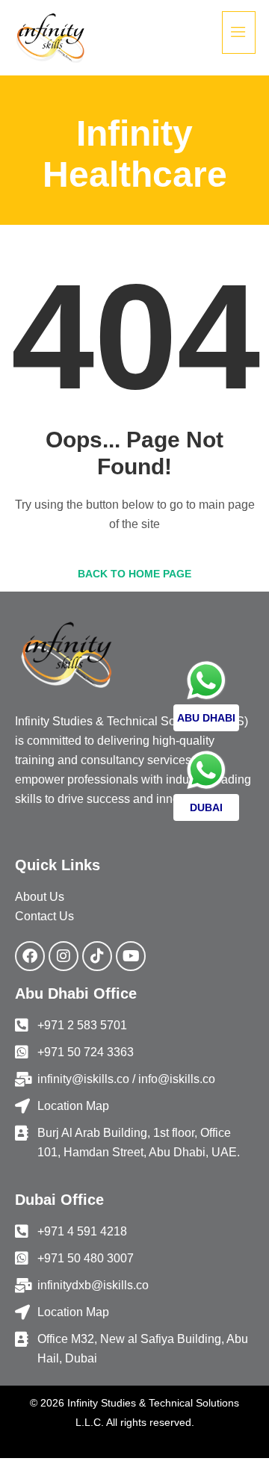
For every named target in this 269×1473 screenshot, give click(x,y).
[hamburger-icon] (239, 32)
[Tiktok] (97, 956)
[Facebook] (30, 956)
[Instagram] (63, 956)
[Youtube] (131, 956)
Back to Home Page (134, 574)
